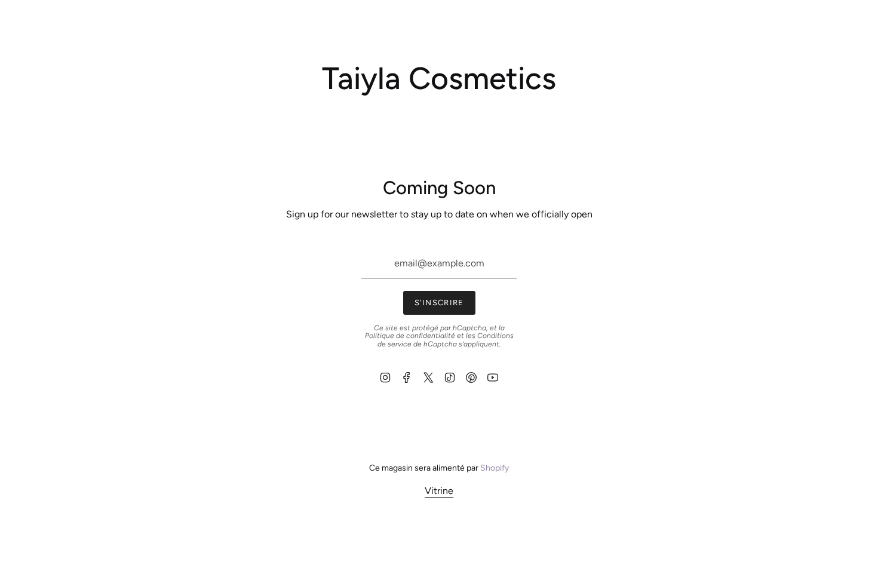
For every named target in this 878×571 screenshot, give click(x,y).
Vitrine (439, 490)
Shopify (494, 468)
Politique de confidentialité (410, 335)
